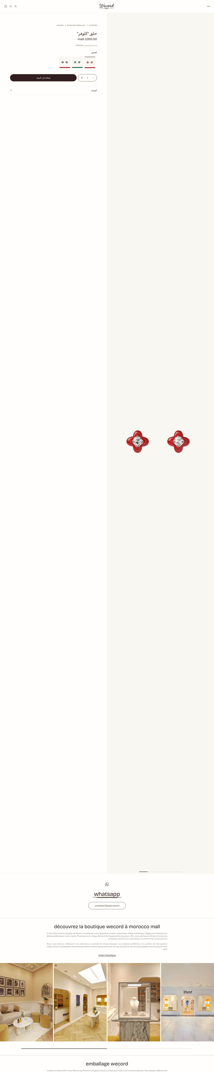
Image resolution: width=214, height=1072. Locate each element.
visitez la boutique (107, 955)
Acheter (93, 25)
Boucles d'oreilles (76, 25)
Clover (60, 25)
